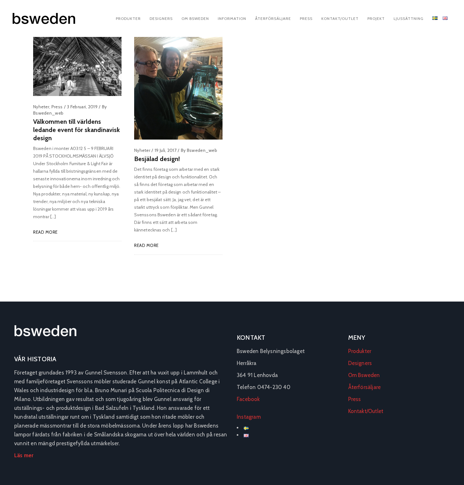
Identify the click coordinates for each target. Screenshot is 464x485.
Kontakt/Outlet (340, 18)
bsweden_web (48, 113)
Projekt (376, 18)
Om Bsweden (195, 18)
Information (232, 18)
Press (306, 18)
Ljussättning (409, 18)
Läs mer (23, 455)
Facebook (248, 399)
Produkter (128, 18)
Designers (161, 18)
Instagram (249, 417)
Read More (45, 232)
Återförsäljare (273, 18)
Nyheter (41, 107)
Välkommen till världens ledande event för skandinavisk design (76, 130)
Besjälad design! (157, 159)
